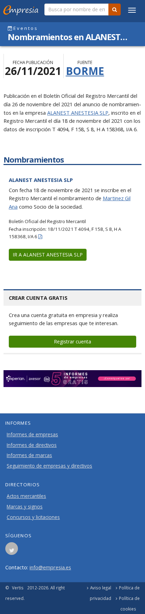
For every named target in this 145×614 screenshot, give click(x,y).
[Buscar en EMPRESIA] (114, 9)
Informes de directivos (32, 445)
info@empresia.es (50, 567)
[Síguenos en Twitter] (11, 550)
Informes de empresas (32, 434)
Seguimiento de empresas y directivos (49, 466)
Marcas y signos (25, 507)
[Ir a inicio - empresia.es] (22, 9)
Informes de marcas (29, 455)
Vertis (18, 587)
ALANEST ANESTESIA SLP (77, 112)
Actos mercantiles (26, 496)
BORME (85, 71)
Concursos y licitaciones (33, 517)
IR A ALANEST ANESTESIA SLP (48, 254)
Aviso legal (100, 587)
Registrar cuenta (72, 341)
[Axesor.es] (72, 378)
